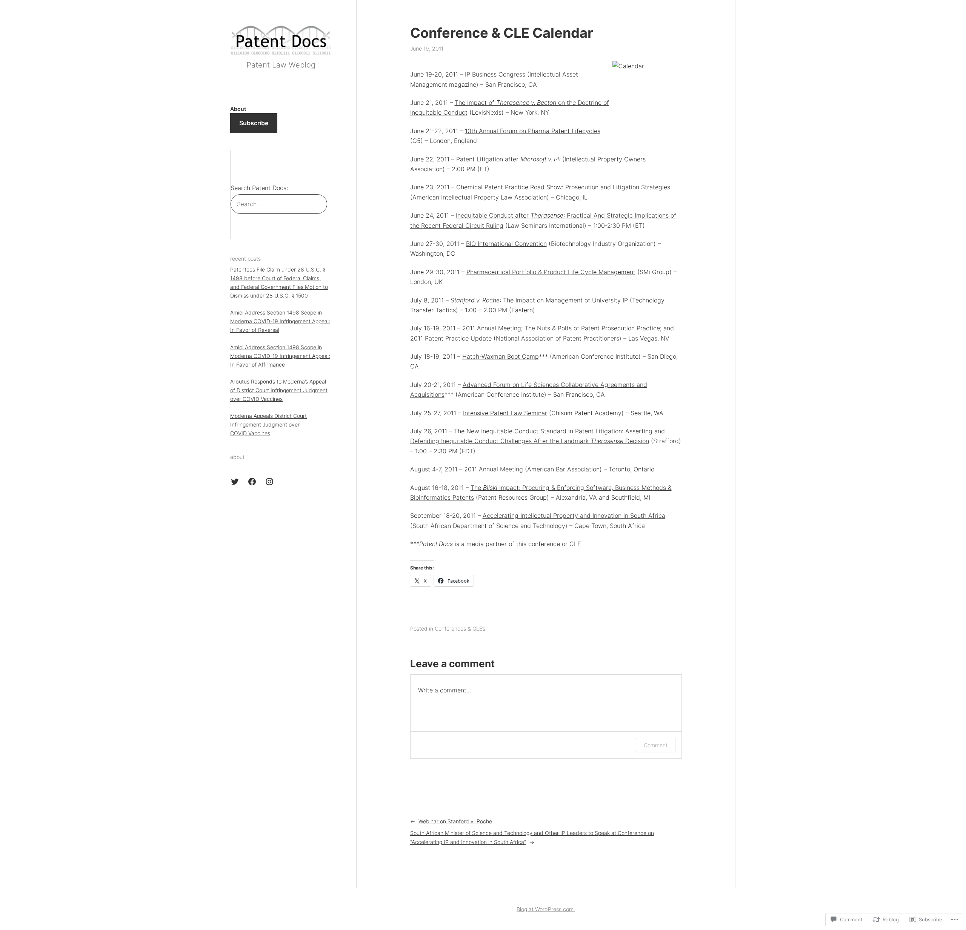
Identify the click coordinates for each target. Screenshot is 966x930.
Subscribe (253, 123)
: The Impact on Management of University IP (539, 300)
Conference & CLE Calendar (501, 33)
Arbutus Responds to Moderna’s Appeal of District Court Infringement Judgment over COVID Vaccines (279, 390)
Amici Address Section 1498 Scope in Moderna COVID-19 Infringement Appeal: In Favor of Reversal (280, 321)
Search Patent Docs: (259, 188)
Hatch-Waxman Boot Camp (500, 356)
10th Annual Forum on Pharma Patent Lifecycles (532, 131)
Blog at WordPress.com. (546, 909)
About (238, 109)
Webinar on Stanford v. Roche (455, 821)
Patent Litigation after (488, 159)
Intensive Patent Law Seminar (505, 413)
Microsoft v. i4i (540, 159)
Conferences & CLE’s (460, 628)
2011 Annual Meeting (493, 469)
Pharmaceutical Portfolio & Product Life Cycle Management (550, 272)
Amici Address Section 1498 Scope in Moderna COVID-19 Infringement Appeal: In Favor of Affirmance (280, 356)
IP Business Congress (495, 74)
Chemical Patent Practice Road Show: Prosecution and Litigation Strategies (563, 187)
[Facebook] (252, 481)
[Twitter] (234, 481)
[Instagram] (269, 481)
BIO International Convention (506, 243)
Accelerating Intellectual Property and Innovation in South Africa (574, 515)
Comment (656, 745)
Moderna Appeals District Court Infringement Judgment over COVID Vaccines (268, 424)
